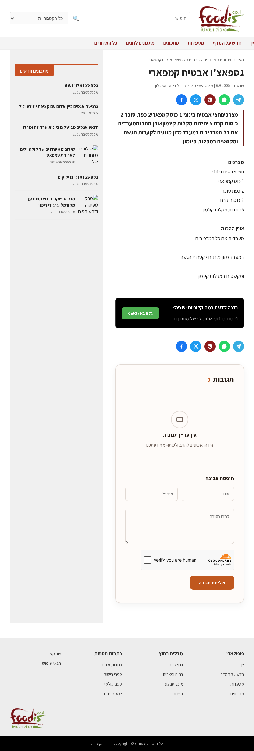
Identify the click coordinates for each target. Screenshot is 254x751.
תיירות (178, 693)
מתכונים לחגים (140, 43)
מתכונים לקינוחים (202, 59)
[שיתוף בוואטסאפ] (224, 99)
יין (252, 43)
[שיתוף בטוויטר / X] (195, 99)
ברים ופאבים (173, 674)
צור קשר (54, 653)
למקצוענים (113, 693)
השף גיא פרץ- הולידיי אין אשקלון (179, 85)
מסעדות (196, 43)
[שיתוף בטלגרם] (238, 99)
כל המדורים (105, 43)
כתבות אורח (112, 665)
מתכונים (171, 43)
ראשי (240, 59)
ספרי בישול (113, 674)
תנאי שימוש (51, 663)
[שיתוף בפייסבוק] (181, 99)
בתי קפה (176, 665)
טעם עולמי (113, 684)
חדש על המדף (227, 43)
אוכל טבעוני (173, 684)
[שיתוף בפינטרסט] (210, 99)
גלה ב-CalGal (140, 313)
